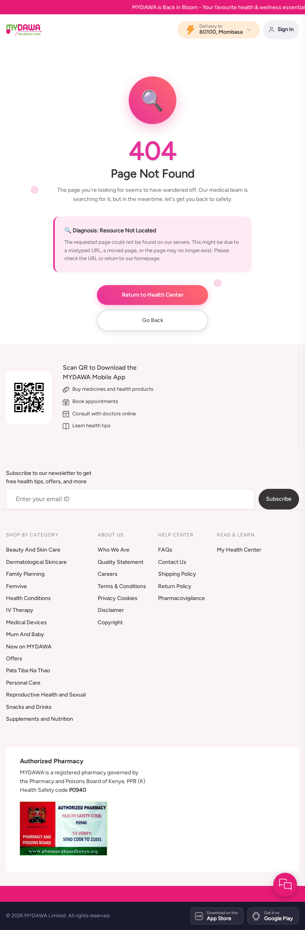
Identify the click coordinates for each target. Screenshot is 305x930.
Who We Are (113, 549)
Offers (14, 658)
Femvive (16, 586)
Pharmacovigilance (181, 598)
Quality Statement (120, 562)
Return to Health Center (152, 294)
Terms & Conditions (122, 586)
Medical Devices (26, 622)
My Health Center (239, 549)
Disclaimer (111, 610)
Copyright (110, 622)
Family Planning (25, 574)
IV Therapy (19, 610)
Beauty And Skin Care (33, 549)
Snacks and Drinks (29, 707)
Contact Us (172, 562)
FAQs (165, 549)
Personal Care (23, 682)
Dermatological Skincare (36, 562)
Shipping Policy (177, 574)
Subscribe (278, 499)
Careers (108, 574)
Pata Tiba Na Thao (28, 670)
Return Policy (174, 586)
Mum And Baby (25, 634)
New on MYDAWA (29, 646)
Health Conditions (28, 598)
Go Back (152, 320)
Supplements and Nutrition (39, 719)
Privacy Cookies (117, 598)
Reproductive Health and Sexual (46, 694)
